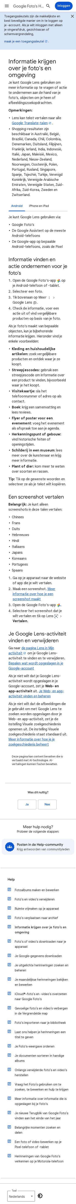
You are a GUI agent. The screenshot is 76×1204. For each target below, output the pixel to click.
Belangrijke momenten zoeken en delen (37, 1130)
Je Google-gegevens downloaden (38, 956)
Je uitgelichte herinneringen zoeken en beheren (41, 967)
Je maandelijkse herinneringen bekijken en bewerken (41, 982)
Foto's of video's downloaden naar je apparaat (40, 944)
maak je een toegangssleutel (24, 41)
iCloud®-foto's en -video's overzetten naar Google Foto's (41, 996)
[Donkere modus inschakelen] (40, 1196)
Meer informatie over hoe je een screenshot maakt (34, 594)
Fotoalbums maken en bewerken (37, 890)
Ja (27, 804)
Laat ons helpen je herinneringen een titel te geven (40, 1034)
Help (11, 879)
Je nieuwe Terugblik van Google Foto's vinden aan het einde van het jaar (41, 1115)
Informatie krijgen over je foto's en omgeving (40, 929)
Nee (47, 804)
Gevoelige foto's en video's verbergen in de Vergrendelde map (41, 1010)
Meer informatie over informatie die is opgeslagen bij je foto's (40, 1101)
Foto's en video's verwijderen (35, 899)
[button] (7, 6)
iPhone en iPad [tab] (39, 206)
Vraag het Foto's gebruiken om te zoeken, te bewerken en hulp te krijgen (41, 1087)
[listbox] (21, 1196)
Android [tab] (17, 206)
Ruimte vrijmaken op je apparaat (37, 909)
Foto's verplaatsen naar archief (36, 918)
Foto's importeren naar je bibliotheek (40, 1023)
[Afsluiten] (72, 17)
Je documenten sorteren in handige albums (39, 1058)
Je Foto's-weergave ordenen (34, 1046)
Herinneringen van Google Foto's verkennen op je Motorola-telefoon (39, 1158)
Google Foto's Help (28, 6)
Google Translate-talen (30, 123)
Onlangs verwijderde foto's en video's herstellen (41, 1072)
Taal (14, 1190)
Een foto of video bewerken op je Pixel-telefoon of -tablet (38, 1144)
